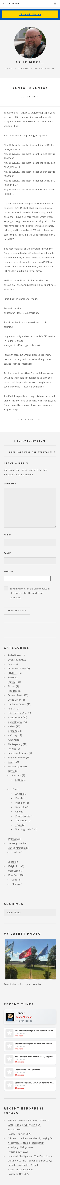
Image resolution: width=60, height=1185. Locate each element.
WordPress (14, 875)
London (16, 852)
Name (7, 534)
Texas (18, 824)
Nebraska (20, 807)
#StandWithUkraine (30, 14)
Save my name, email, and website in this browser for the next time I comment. (30, 593)
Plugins (16, 884)
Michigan (20, 802)
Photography (15, 744)
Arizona (19, 793)
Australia (16, 775)
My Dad (11, 726)
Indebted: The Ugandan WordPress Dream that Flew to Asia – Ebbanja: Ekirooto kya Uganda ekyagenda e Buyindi (30, 1160)
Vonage (12, 861)
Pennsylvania (22, 816)
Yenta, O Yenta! (30, 88)
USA (14, 789)
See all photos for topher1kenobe (22, 984)
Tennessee (21, 820)
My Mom (12, 730)
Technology (14, 766)
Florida (19, 798)
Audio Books (14, 655)
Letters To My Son (17, 713)
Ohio (18, 811)
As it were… (12, 4)
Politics (12, 748)
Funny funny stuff (31, 441)
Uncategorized (16, 843)
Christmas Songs (17, 668)
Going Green (14, 699)
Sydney (19, 779)
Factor (11, 677)
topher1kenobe (24, 1017)
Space (11, 762)
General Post (25, 419)
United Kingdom (17, 847)
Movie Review (15, 717)
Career (11, 664)
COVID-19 (13, 673)
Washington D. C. (24, 829)
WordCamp (14, 870)
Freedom (12, 690)
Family (11, 681)
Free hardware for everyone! (31, 452)
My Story (12, 735)
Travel (11, 770)
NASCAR (12, 739)
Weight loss (14, 866)
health (11, 708)
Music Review (15, 721)
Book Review (15, 659)
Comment (10, 483)
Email (7, 553)
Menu (55, 3)
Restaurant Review (18, 753)
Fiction (11, 686)
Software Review (16, 757)
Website (8, 571)
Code (14, 879)
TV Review (13, 838)
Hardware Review (17, 704)
